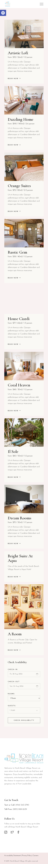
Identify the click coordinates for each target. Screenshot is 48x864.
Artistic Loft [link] (18, 52)
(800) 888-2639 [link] (20, 809)
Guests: (12, 705)
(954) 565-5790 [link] (22, 805)
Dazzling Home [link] (20, 119)
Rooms (11, 694)
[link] (3, 13)
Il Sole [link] (13, 451)
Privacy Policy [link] (27, 855)
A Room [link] (15, 633)
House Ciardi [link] (18, 318)
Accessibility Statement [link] (12, 855)
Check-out (14, 681)
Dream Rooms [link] (19, 518)
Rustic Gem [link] (17, 252)
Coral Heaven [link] (19, 385)
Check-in (13, 669)
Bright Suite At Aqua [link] (20, 558)
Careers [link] (35, 855)
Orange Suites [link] (19, 185)
